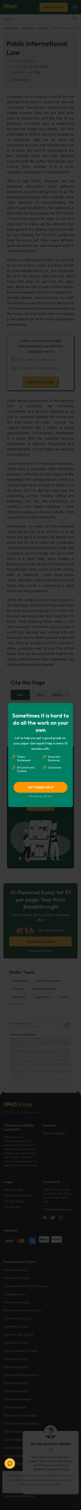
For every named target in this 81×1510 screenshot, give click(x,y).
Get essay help (41, 787)
